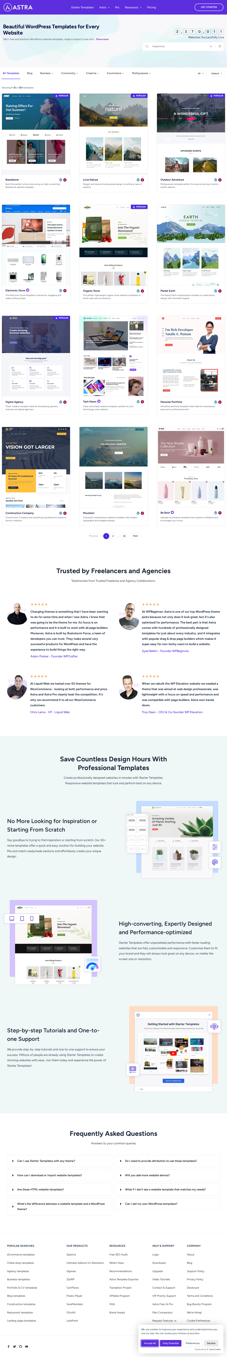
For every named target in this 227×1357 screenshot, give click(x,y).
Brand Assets (117, 1312)
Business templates (18, 1279)
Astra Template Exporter (124, 1279)
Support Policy (195, 1271)
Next (135, 536)
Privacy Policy (195, 1279)
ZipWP (70, 1279)
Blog (29, 73)
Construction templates (21, 1304)
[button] (107, 7)
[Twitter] (14, 1346)
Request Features (163, 1320)
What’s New (116, 1262)
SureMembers (75, 1304)
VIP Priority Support (164, 1295)
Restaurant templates (20, 1312)
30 (124, 536)
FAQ (112, 1304)
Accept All (150, 1343)
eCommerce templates (21, 1254)
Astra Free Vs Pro (162, 1304)
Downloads (159, 1262)
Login (155, 1254)
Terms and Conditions (200, 1295)
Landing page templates (21, 1320)
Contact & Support (163, 1287)
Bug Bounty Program (199, 1304)
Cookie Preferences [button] (198, 1320)
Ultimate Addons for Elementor (85, 1262)
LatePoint (72, 1320)
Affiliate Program (119, 1295)
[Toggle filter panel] (220, 46)
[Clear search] (210, 46)
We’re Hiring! (194, 1312)
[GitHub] (20, 1346)
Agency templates (18, 1271)
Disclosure (193, 1287)
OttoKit (71, 1312)
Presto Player (74, 1295)
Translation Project (120, 1287)
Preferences (193, 1343)
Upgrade (157, 1271)
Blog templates (16, 1295)
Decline (211, 1343)
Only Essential (171, 1343)
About (190, 1254)
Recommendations (120, 1271)
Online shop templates (20, 1262)
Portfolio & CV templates (22, 1287)
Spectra (71, 1254)
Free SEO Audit (118, 1254)
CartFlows (73, 1287)
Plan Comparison (162, 1312)
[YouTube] (26, 1346)
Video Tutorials (161, 1279)
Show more (102, 39)
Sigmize (71, 1271)
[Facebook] (8, 1346)
